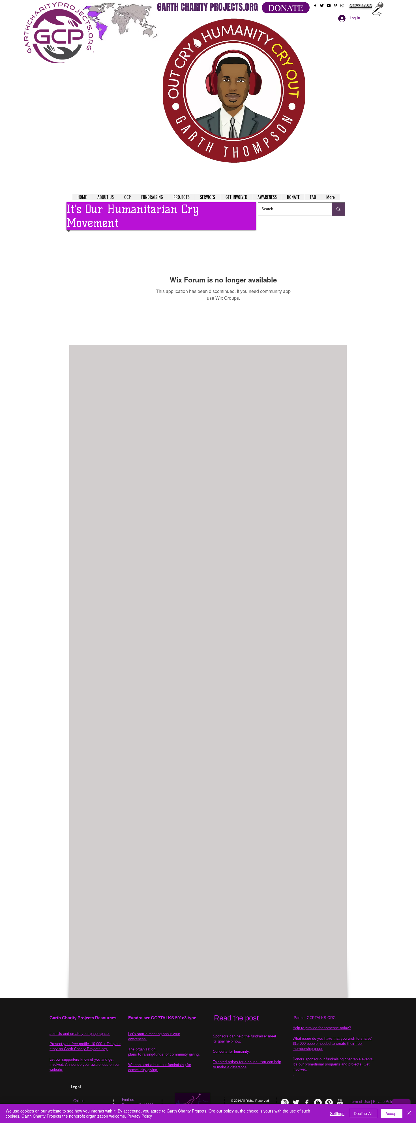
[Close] (409, 1113)
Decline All (363, 1113)
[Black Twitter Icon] (321, 5)
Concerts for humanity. (231, 1051)
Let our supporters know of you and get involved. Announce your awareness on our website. (85, 1064)
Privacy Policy (139, 1116)
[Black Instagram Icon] (342, 5)
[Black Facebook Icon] (315, 5)
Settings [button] (337, 1113)
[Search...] (338, 209)
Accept (391, 1113)
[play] (290, 22)
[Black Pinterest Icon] (335, 5)
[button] (234, 91)
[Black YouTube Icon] (328, 5)
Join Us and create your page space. (80, 1033)
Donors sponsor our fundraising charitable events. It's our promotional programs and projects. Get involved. (333, 1064)
